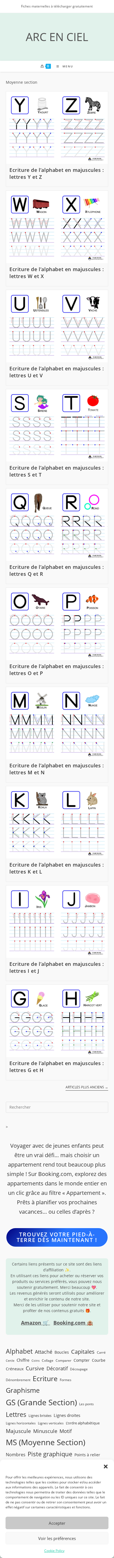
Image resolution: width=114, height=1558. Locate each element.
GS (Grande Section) (41, 1402)
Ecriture (45, 1378)
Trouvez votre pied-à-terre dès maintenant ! (57, 1237)
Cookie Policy (54, 1550)
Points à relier (87, 1454)
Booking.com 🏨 (73, 1322)
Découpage (79, 1369)
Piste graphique (50, 1454)
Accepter (57, 1523)
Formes (65, 1380)
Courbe (98, 1360)
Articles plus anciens (87, 1087)
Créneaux (15, 1368)
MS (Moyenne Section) (45, 1442)
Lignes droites (67, 1415)
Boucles (62, 1352)
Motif (65, 1431)
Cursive (35, 1368)
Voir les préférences (57, 1538)
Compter (82, 1360)
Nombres (15, 1455)
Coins (36, 1361)
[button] (105, 1466)
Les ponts (86, 1404)
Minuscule (45, 1431)
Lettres (16, 1414)
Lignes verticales (51, 1423)
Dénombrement (18, 1380)
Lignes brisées (39, 1415)
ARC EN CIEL (57, 36)
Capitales (83, 1351)
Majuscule (18, 1431)
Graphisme (23, 1390)
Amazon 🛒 (35, 1322)
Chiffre (23, 1360)
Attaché (43, 1351)
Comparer (63, 1360)
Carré (101, 1352)
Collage (47, 1360)
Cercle (10, 1361)
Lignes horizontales (21, 1423)
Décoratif (57, 1368)
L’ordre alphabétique (83, 1422)
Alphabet (19, 1351)
